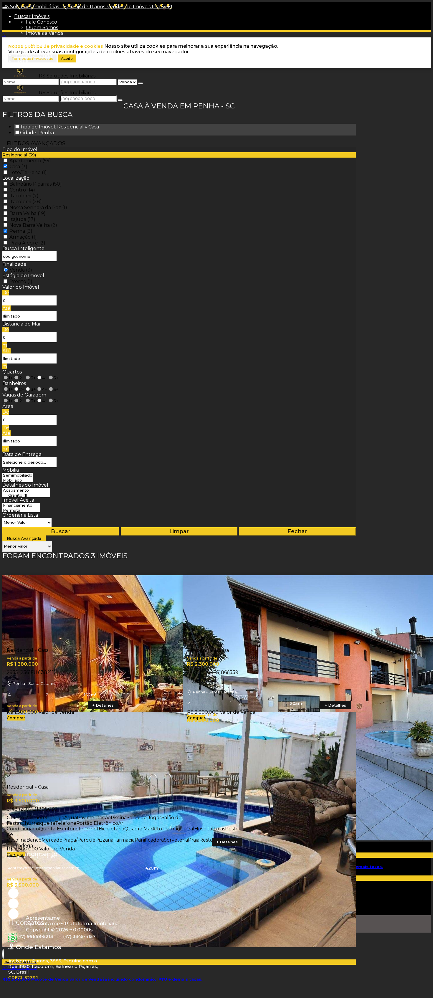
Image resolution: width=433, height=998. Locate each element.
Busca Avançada (24, 538)
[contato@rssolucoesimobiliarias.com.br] (13, 914)
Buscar (60, 531)
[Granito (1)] (26, 495)
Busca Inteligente (23, 248)
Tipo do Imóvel (19, 149)
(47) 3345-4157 (79, 936)
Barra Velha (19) (27, 213)
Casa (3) (18, 166)
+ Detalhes (103, 705)
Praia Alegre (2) (27, 243)
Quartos (12, 372)
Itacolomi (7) (24, 196)
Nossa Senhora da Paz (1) (38, 207)
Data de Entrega (22, 454)
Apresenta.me (43, 918)
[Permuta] (21, 510)
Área (7, 406)
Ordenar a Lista (20, 515)
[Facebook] (13, 903)
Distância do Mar (21, 324)
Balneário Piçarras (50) (35, 184)
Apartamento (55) (30, 160)
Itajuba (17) (22, 219)
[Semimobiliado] (17, 475)
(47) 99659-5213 (35, 936)
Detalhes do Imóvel (25, 485)
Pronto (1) (20, 281)
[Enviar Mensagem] (120, 100)
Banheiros (14, 383)
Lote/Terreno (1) (28, 172)
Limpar (179, 531)
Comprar (16, 718)
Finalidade (14, 264)
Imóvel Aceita (18, 500)
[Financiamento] (21, 505)
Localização (15, 178)
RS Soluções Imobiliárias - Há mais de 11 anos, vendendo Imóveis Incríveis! (87, 6)
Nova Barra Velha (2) (33, 225)
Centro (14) (22, 190)
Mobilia (10, 470)
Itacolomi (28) (25, 201)
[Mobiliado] (17, 480)
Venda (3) (21, 270)
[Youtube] (13, 893)
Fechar (297, 531)
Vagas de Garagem (24, 395)
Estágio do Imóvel (23, 275)
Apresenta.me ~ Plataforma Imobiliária (72, 923)
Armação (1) (23, 237)
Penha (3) (20, 231)
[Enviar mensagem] (140, 83)
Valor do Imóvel (20, 287)
